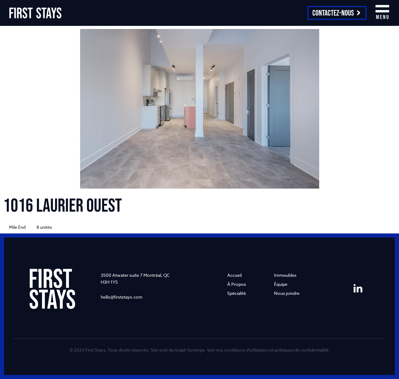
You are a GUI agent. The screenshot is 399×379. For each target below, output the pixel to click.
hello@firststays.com (121, 297)
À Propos (236, 284)
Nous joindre (287, 293)
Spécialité (236, 293)
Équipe (280, 284)
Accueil (234, 275)
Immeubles (285, 275)
